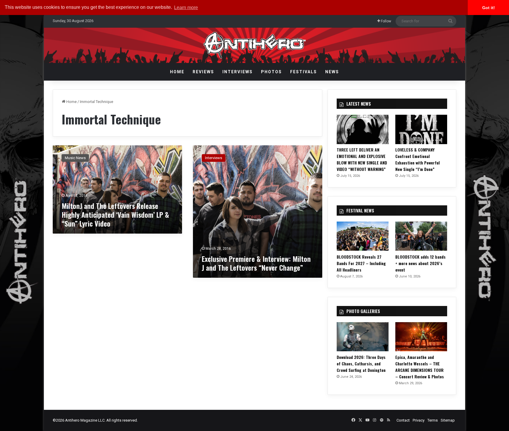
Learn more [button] (186, 7)
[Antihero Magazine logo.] (254, 45)
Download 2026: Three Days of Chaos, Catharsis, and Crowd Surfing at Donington (361, 363)
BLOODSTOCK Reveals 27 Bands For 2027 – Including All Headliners (361, 263)
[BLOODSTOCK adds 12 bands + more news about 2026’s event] (421, 236)
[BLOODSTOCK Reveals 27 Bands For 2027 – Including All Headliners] (363, 236)
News (332, 71)
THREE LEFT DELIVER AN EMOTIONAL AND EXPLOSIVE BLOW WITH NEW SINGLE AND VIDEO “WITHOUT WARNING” (362, 159)
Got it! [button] (488, 7)
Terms (432, 420)
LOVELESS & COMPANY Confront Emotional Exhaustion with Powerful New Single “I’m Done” (417, 159)
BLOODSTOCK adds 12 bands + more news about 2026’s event (420, 263)
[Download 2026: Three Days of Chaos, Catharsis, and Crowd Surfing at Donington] (363, 336)
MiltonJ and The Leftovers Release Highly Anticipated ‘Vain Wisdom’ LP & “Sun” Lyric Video (115, 214)
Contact (403, 420)
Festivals (303, 71)
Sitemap (448, 420)
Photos (271, 71)
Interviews (237, 71)
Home (177, 71)
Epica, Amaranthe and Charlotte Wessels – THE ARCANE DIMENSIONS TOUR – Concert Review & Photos (419, 367)
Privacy (418, 420)
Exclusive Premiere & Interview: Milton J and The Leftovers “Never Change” (256, 263)
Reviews (203, 71)
